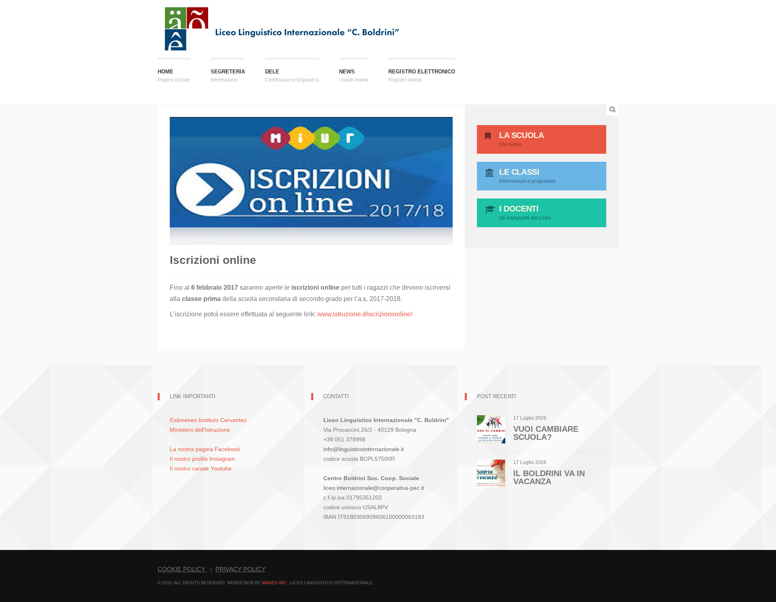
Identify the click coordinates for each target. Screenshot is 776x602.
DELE (292, 76)
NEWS (353, 76)
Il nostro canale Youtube (201, 468)
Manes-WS (274, 582)
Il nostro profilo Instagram (202, 459)
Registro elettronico (421, 76)
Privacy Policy (240, 569)
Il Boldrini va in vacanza (549, 477)
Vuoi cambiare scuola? (545, 433)
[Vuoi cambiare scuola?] (491, 428)
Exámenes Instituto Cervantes (208, 420)
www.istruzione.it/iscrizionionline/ (364, 314)
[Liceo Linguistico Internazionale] (282, 28)
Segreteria (228, 76)
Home (174, 76)
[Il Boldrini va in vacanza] (491, 473)
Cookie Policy (182, 569)
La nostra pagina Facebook (205, 449)
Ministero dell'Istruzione (200, 429)
